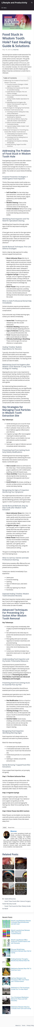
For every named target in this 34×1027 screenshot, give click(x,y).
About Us (18, 1025)
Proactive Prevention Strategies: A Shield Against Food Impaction (17, 85)
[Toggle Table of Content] (28, 78)
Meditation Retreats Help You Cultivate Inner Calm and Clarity (21, 1007)
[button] (32, 2)
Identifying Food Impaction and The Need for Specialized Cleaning (17, 88)
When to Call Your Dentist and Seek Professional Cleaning (16, 123)
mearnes (13, 831)
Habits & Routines (10, 899)
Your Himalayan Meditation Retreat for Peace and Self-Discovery (20, 998)
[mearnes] (6, 838)
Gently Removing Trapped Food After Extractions (16, 145)
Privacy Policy (30, 1025)
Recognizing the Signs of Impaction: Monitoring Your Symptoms (16, 116)
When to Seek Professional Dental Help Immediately (17, 96)
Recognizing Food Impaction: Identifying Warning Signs (17, 141)
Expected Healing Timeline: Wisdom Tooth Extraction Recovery (18, 127)
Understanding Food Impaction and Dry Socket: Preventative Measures (17, 134)
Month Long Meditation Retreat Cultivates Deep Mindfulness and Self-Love (21, 922)
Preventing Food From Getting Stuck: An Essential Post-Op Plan (17, 138)
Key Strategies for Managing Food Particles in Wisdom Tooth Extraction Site (16, 109)
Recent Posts (11, 827)
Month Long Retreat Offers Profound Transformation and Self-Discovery (20, 941)
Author (4, 827)
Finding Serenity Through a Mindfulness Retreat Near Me (20, 959)
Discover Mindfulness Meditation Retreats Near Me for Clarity (21, 951)
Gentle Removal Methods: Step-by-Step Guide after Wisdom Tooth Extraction (17, 119)
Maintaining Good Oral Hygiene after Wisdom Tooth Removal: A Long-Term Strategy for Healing (17, 104)
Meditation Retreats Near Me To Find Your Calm (21, 969)
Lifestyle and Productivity (14, 2)
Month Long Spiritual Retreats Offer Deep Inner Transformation (20, 931)
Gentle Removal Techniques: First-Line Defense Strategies (17, 92)
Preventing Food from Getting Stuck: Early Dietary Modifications (18, 112)
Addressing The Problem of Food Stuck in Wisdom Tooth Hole (16, 81)
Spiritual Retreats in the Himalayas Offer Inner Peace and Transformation (20, 979)
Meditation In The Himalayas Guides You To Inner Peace (20, 988)
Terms (23, 1025)
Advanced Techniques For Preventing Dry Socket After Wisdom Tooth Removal (16, 131)
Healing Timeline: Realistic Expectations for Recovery (18, 99)
